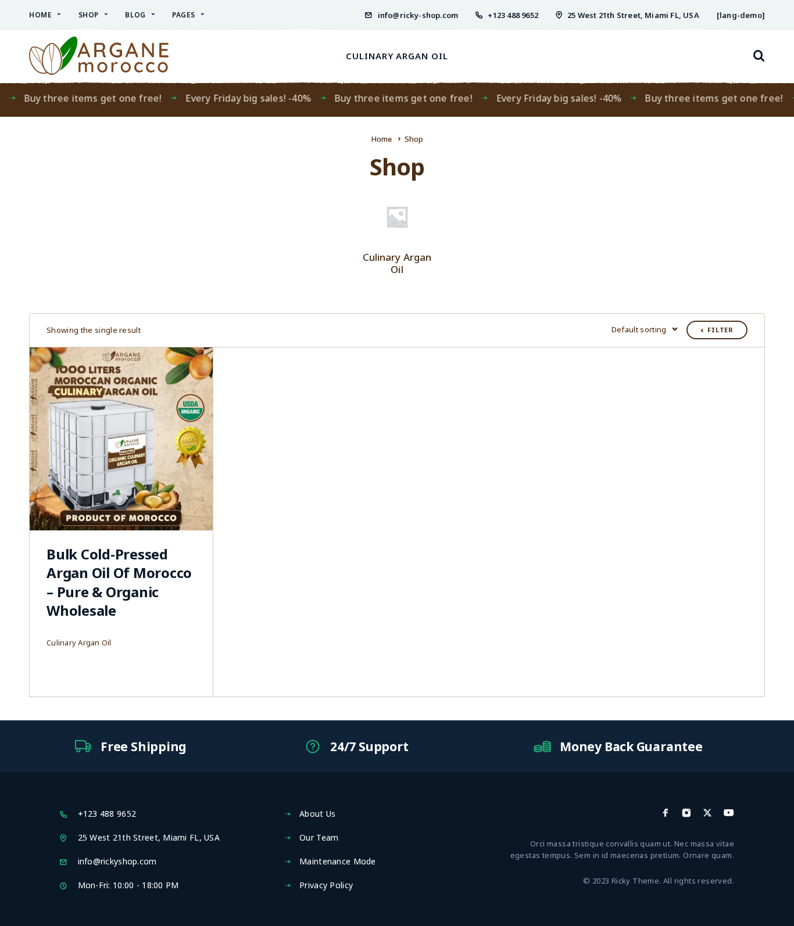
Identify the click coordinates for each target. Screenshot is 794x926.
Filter (720, 329)
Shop (88, 15)
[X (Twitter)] (707, 812)
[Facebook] (665, 812)
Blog (135, 15)
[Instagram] (686, 812)
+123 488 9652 (513, 15)
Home (40, 15)
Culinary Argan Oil (397, 56)
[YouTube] (728, 812)
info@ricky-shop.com (418, 15)
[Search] (759, 56)
